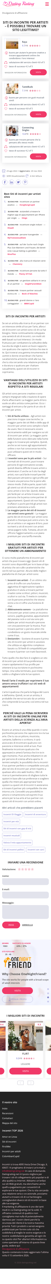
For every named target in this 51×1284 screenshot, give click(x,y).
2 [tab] (48, 993)
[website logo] (12, 43)
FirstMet (6, 1146)
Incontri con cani (36, 849)
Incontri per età (11, 821)
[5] (32, 869)
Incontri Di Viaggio (12, 814)
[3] (25, 869)
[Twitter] (18, 182)
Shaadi (10, 228)
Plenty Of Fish (25, 274)
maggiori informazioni (16, 72)
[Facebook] (4, 182)
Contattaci (7, 1118)
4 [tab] (48, 1001)
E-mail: (6, 889)
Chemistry (17, 264)
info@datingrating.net (13, 1170)
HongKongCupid (27, 205)
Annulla (27, 924)
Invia (11, 924)
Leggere (25, 1064)
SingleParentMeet (33, 284)
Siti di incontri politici (13, 849)
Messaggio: (8, 902)
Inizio (4, 1108)
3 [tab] (48, 997)
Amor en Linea (9, 1136)
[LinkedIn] (11, 182)
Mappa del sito (9, 1123)
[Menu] (47, 4)
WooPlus (11, 254)
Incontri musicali (11, 835)
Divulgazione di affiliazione (15, 1248)
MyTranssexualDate (16, 237)
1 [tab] (48, 989)
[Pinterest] (25, 182)
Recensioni (7, 1113)
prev (20, 1083)
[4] (29, 869)
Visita (38, 72)
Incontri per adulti (11, 1151)
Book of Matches (30, 293)
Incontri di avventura (35, 814)
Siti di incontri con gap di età (17, 828)
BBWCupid (29, 303)
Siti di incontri (9, 1141)
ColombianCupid (10, 1156)
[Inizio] (18, 4)
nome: (5, 875)
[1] (19, 869)
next (31, 1083)
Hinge (24, 218)
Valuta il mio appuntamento (17, 842)
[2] (22, 869)
